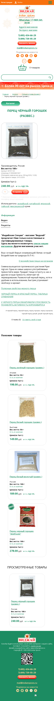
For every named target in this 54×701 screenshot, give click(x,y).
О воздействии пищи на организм (36, 261)
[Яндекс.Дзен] (31, 55)
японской (45, 203)
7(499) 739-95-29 (27, 38)
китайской (34, 203)
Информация (8, 215)
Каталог (15, 94)
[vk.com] (17, 55)
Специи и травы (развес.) (31, 94)
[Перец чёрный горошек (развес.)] (27, 586)
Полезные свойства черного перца (18, 288)
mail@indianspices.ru (27, 48)
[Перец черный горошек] (27, 516)
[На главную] (27, 12)
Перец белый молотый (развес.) (26, 476)
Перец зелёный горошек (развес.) (27, 367)
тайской (5, 206)
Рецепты (5, 225)
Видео (4, 220)
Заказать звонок (27, 43)
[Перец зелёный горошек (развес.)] (27, 353)
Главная (6, 94)
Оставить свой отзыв (31, 319)
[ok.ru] (26, 55)
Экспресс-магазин (28, 30)
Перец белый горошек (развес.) (26, 422)
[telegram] (22, 55)
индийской (22, 203)
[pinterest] (35, 55)
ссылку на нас (36, 646)
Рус (24, 61)
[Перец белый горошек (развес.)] (27, 407)
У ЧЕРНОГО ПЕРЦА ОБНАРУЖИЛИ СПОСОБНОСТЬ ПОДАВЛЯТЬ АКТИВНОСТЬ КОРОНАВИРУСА (25, 303)
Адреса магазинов (28, 27)
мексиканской (17, 206)
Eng (29, 61)
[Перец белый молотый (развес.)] (27, 462)
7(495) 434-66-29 (27, 35)
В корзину (17, 192)
